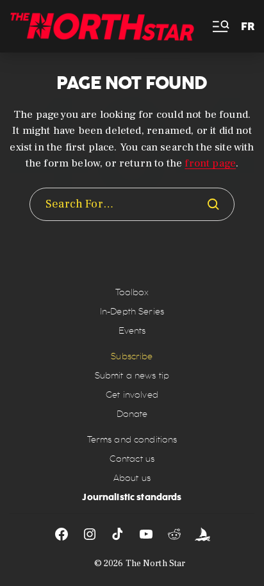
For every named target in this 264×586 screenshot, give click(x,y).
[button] (220, 26)
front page (210, 163)
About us (132, 478)
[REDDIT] (174, 534)
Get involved (132, 395)
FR (247, 27)
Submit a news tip (132, 376)
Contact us (132, 459)
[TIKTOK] (118, 534)
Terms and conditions (132, 440)
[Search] (213, 204)
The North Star (156, 563)
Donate (132, 414)
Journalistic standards (131, 497)
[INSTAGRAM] (90, 534)
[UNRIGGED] (202, 534)
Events (132, 331)
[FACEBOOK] (61, 534)
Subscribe (132, 356)
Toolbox (132, 292)
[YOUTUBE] (146, 534)
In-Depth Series (132, 311)
